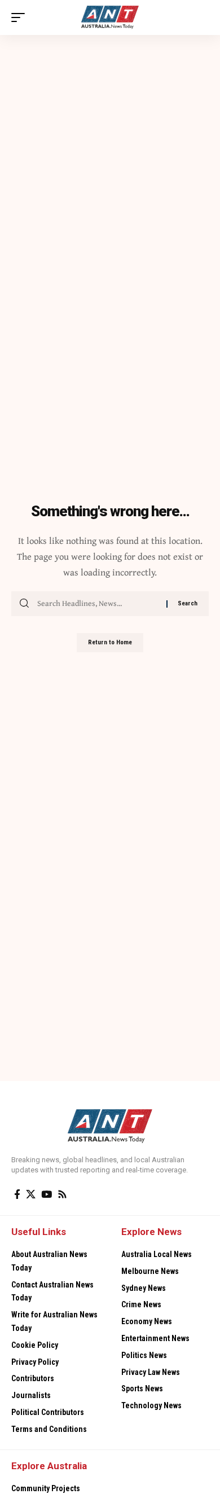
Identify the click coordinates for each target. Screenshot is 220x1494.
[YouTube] (46, 1195)
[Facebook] (17, 1195)
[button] (20, 17)
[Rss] (62, 1195)
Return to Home (110, 642)
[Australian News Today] (110, 17)
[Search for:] (97, 603)
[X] (30, 1195)
